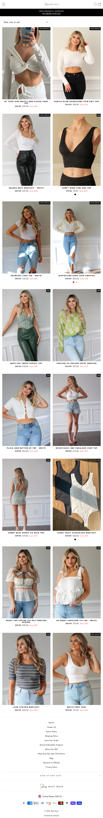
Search (51, 722)
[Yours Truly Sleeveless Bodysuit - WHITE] (78, 539)
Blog (51, 758)
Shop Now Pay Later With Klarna (51, 753)
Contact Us (51, 727)
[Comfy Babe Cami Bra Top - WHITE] (78, 194)
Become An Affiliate (51, 762)
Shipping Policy (51, 736)
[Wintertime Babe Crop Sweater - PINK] (77, 282)
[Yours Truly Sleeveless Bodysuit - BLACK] (75, 539)
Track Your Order (51, 740)
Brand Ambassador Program (51, 744)
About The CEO (51, 749)
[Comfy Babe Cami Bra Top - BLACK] (75, 194)
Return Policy (51, 731)
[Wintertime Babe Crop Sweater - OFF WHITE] (80, 282)
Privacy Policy (51, 767)
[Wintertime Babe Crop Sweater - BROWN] (74, 282)
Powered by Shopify (51, 815)
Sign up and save (51, 775)
